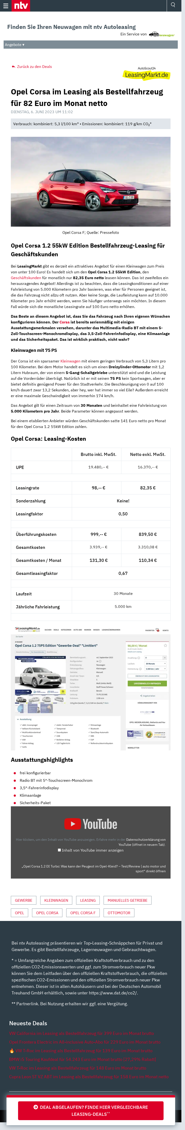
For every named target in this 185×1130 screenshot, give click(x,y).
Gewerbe (23, 900)
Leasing (88, 900)
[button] (21, 6)
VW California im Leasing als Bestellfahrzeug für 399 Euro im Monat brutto (81, 1033)
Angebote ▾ (14, 44)
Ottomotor (119, 912)
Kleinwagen (70, 361)
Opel (19, 912)
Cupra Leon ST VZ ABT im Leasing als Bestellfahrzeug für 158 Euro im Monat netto (89, 1076)
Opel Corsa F (83, 912)
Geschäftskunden (26, 277)
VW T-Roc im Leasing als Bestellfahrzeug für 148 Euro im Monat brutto (77, 1068)
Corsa (64, 322)
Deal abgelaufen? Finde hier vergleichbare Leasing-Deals (93, 1110)
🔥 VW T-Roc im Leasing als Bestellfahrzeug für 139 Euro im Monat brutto (80, 1050)
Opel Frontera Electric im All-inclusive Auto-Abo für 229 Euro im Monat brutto (84, 1042)
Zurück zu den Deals (34, 66)
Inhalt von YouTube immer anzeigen (93, 850)
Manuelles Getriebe (127, 900)
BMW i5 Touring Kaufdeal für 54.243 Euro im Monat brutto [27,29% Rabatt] (82, 1059)
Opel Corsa (47, 912)
